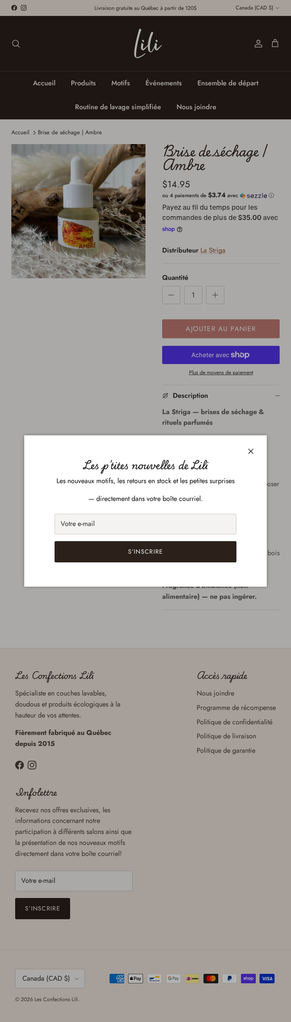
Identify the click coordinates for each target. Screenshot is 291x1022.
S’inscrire (145, 551)
